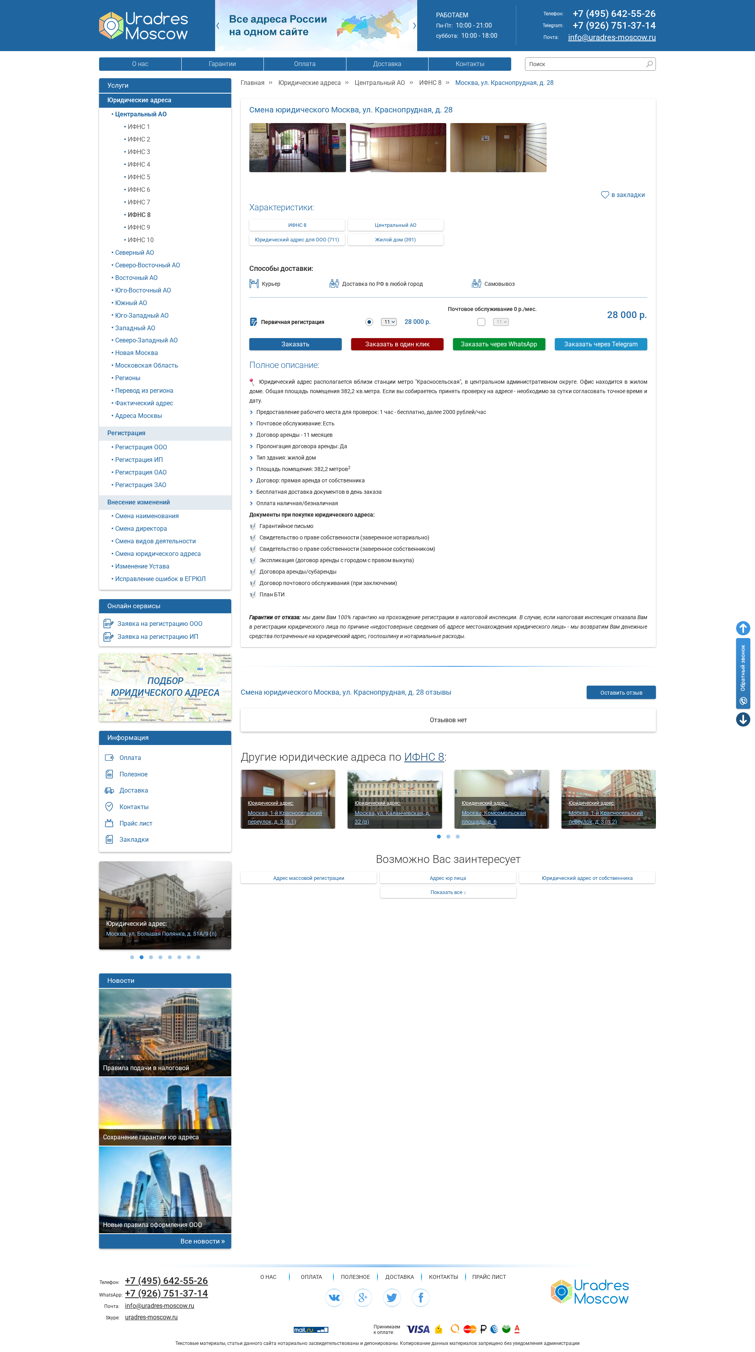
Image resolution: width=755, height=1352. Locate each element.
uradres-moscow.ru (151, 1317)
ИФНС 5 (139, 177)
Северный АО (134, 252)
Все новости (200, 1241)
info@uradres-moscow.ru (612, 37)
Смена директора (141, 528)
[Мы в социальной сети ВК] (334, 1297)
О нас (140, 64)
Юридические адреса (139, 100)
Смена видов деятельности (155, 541)
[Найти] (649, 64)
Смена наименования (147, 516)
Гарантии (222, 64)
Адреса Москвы (138, 415)
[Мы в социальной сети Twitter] (392, 1297)
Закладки (134, 839)
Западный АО (135, 328)
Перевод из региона (144, 390)
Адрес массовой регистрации (308, 878)
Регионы (127, 378)
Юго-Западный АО (142, 315)
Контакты (470, 64)
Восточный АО (136, 277)
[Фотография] (297, 152)
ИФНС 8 (139, 215)
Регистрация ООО (141, 447)
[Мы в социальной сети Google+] (363, 1297)
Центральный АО (141, 114)
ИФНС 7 (139, 202)
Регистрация (126, 433)
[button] (132, 957)
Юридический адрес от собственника (587, 878)
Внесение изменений (138, 502)
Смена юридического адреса (158, 553)
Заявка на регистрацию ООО (160, 623)
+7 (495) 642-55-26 (614, 13)
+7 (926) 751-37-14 (614, 25)
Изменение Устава (142, 566)
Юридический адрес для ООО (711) (297, 240)
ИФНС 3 (139, 152)
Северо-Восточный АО (147, 265)
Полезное (133, 774)
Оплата (305, 64)
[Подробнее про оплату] (418, 1329)
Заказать (295, 344)
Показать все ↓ (448, 892)
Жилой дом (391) (395, 240)
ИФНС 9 (139, 227)
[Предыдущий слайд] (217, 25)
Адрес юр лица (448, 878)
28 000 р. (418, 322)
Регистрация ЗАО (140, 485)
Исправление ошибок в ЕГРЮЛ (160, 579)
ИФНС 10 (141, 240)
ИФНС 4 (139, 164)
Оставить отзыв (621, 693)
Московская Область (146, 365)
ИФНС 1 (139, 127)
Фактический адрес (144, 403)
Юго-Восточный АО (143, 290)
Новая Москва (136, 353)
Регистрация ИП (139, 460)
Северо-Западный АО (146, 340)
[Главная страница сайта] (590, 1291)
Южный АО (131, 303)
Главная (253, 82)
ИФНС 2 (139, 139)
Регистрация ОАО (141, 472)
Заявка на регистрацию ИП (158, 636)
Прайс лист (136, 823)
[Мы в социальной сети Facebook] (420, 1297)
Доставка (387, 64)
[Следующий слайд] (414, 25)
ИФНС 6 (139, 189)
